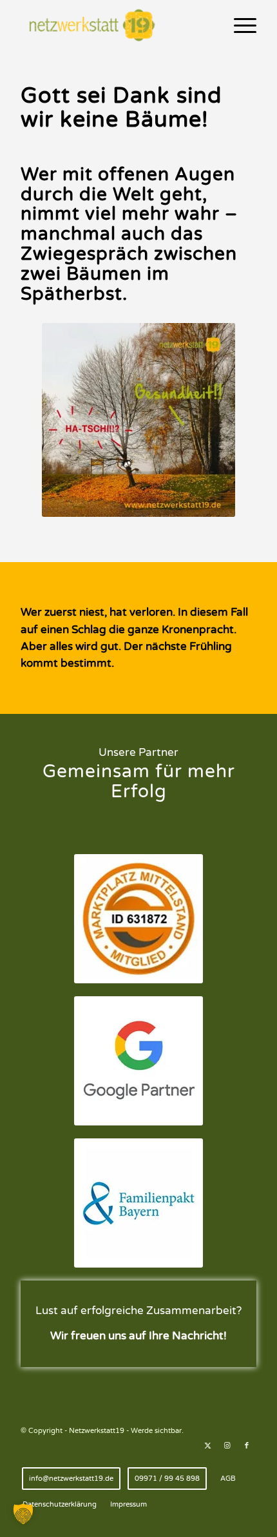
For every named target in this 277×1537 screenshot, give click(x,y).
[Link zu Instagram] (227, 1446)
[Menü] (238, 26)
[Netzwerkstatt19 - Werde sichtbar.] (115, 26)
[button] (23, 1513)
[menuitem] (238, 26)
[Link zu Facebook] (246, 1446)
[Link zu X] (208, 1446)
